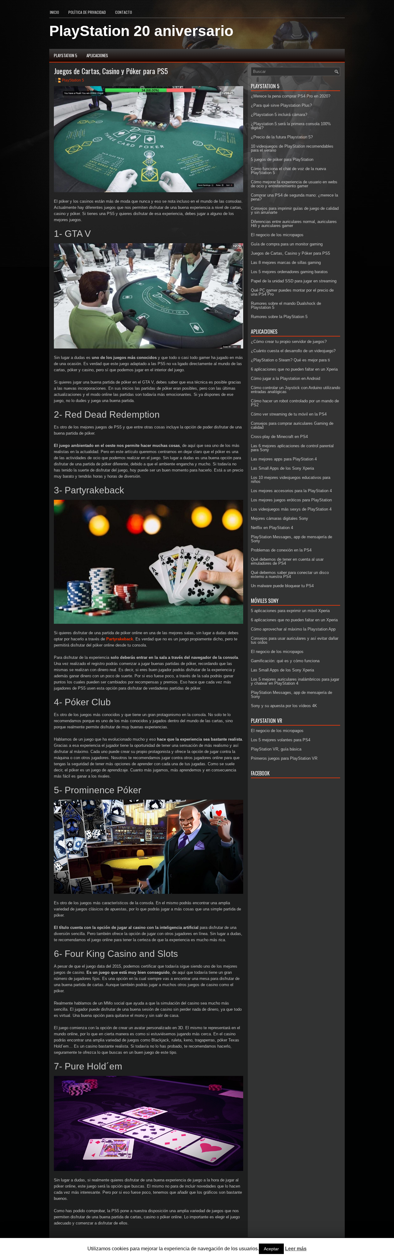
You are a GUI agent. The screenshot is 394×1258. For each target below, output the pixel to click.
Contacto (123, 12)
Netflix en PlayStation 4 (272, 527)
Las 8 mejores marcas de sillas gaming (286, 262)
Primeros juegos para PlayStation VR (284, 758)
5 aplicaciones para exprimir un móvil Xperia (290, 610)
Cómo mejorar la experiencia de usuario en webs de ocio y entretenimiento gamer (294, 184)
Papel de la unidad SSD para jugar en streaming (293, 281)
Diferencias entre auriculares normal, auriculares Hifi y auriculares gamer (294, 223)
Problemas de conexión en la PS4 (281, 550)
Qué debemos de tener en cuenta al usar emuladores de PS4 (287, 561)
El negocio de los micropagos (277, 235)
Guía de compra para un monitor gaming (287, 244)
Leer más (296, 1248)
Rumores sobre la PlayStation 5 (279, 316)
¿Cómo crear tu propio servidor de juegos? (289, 341)
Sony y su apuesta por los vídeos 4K (284, 705)
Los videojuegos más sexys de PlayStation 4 (291, 509)
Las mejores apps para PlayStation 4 (284, 459)
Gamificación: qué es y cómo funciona (285, 661)
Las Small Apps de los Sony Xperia (282, 468)
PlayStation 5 (65, 55)
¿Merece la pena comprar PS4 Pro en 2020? (290, 96)
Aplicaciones (97, 55)
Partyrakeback (119, 639)
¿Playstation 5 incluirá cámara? (279, 114)
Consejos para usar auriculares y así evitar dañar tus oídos (294, 640)
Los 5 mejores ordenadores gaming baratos (289, 271)
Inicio (54, 12)
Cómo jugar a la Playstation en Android (285, 378)
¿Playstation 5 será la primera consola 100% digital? (291, 125)
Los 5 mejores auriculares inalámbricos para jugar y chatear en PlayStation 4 (295, 681)
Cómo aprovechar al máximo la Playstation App (293, 629)
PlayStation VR (266, 720)
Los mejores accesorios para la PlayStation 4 (291, 490)
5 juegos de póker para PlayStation (282, 159)
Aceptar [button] (271, 1248)
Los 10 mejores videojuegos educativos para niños (290, 479)
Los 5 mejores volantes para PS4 (280, 740)
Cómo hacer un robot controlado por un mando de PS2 (295, 403)
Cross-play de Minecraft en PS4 (279, 436)
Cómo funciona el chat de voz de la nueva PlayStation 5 (288, 170)
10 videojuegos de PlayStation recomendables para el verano (292, 148)
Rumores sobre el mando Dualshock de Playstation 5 (286, 305)
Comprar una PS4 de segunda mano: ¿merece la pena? (294, 197)
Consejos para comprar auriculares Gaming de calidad (292, 425)
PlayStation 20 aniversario (141, 31)
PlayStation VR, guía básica (276, 749)
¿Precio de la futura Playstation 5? (282, 137)
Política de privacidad (87, 12)
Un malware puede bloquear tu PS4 (282, 585)
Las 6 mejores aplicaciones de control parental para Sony (292, 448)
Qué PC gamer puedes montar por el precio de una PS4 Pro (292, 292)
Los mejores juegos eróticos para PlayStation (291, 500)
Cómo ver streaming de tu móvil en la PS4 (289, 414)
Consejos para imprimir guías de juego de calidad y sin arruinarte (295, 210)
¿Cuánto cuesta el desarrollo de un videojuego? (293, 350)
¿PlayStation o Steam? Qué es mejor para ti (290, 360)
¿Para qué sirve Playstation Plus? (281, 105)
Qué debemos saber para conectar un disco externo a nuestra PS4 (290, 574)
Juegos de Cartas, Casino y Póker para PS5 (290, 253)
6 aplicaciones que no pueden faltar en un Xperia (294, 369)
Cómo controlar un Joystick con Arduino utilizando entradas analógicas (295, 389)
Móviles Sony (265, 600)
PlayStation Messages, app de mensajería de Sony (291, 539)
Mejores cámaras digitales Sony (279, 518)
